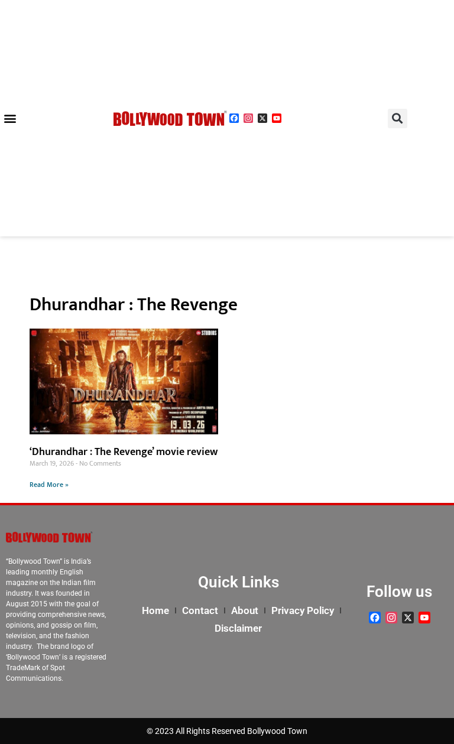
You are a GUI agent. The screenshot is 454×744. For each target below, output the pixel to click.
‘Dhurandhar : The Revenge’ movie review (124, 452)
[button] (10, 118)
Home (155, 610)
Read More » (49, 484)
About (244, 610)
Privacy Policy (302, 610)
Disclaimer (238, 628)
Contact (200, 610)
